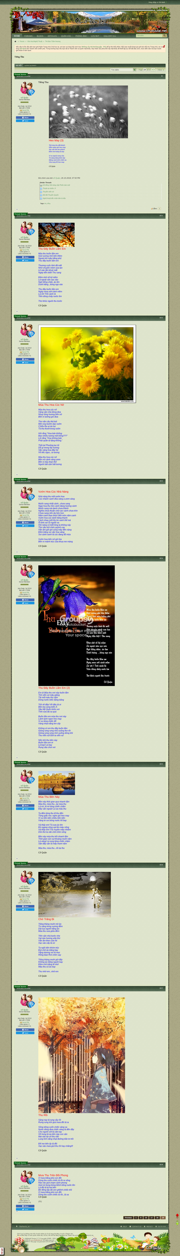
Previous (128, 1218)
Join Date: (21, 106)
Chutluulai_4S (24, 1227)
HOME (17, 36)
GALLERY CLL (110, 36)
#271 (161, 216)
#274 (161, 558)
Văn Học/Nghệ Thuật (34, 41)
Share (26, 117)
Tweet (26, 121)
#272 (161, 318)
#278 (161, 1164)
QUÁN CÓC (66, 36)
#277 (161, 988)
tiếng (48, 203)
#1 (162, 76)
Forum (22, 41)
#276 (161, 865)
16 (146, 1218)
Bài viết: (22, 108)
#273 (161, 481)
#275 (161, 764)
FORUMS (28, 36)
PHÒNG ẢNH (81, 36)
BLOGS (40, 36)
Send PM (25, 110)
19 (163, 1218)
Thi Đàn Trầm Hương (52, 41)
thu (46, 203)
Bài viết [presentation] (19, 65)
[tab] (18, 65)
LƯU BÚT (95, 36)
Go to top (162, 1226)
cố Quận (24, 98)
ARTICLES (52, 36)
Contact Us (136, 1226)
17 (152, 1218)
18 (157, 1218)
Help (125, 1226)
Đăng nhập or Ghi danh (157, 2)
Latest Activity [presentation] (30, 65)
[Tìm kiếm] (164, 35)
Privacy (150, 1226)
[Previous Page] (152, 69)
